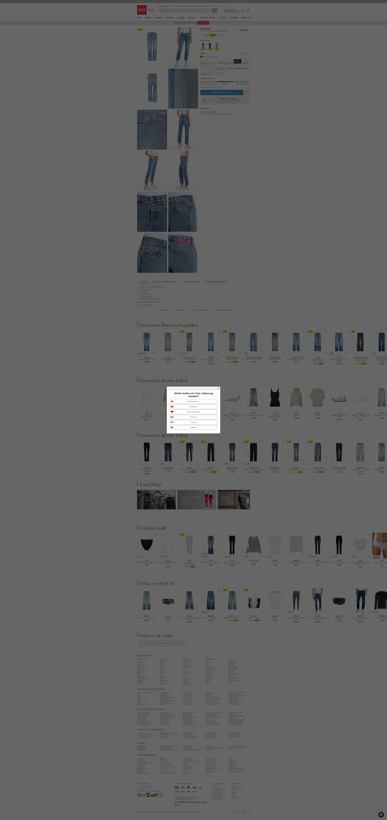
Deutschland (193, 412)
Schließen (218, 388)
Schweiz (193, 406)
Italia (193, 422)
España (193, 427)
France (193, 417)
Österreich (193, 401)
